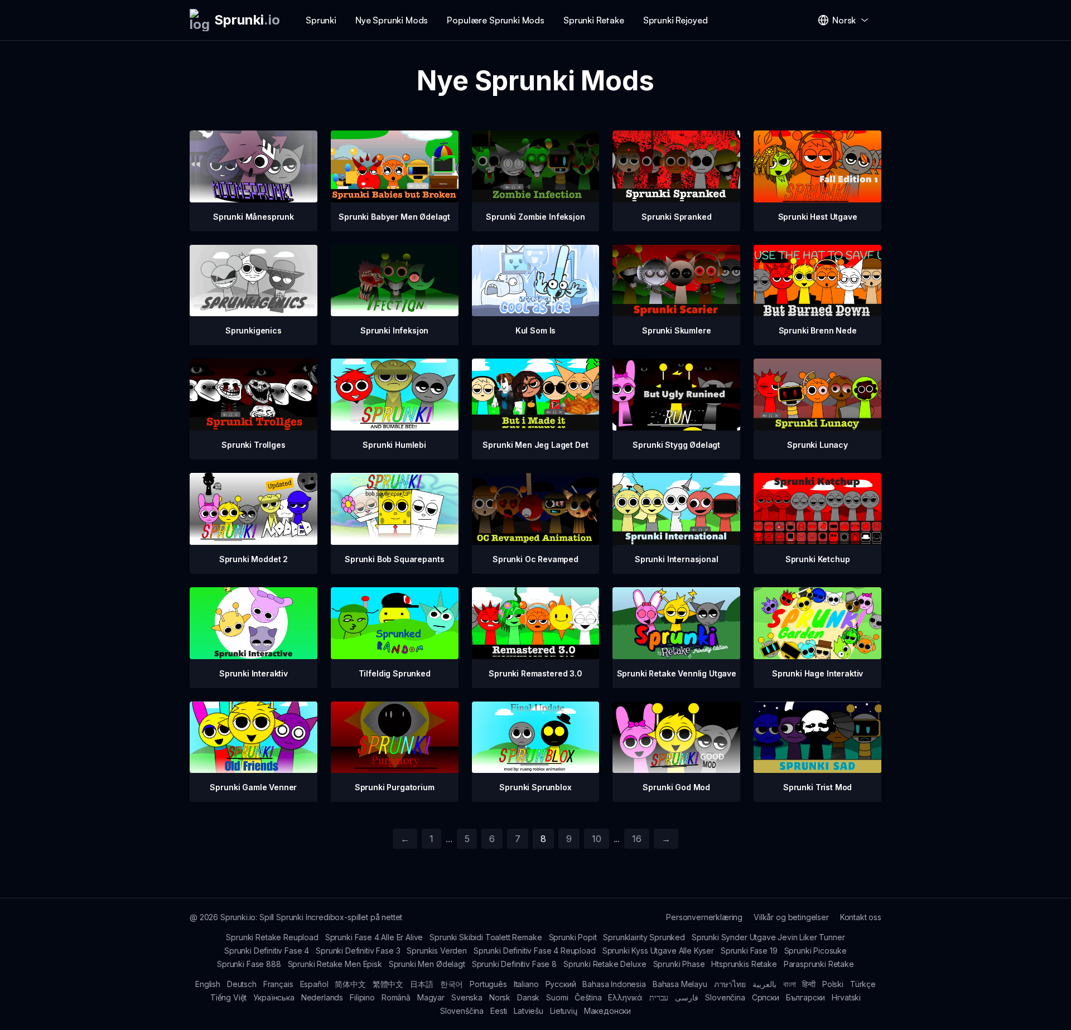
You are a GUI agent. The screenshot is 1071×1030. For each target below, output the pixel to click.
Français (278, 984)
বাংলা (789, 984)
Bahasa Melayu (680, 984)
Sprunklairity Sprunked (643, 937)
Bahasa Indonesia (613, 984)
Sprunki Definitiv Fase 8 (514, 964)
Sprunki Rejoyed (675, 20)
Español (314, 984)
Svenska (467, 997)
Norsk (499, 997)
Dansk (528, 997)
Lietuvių (563, 1011)
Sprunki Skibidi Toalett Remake (486, 937)
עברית (658, 997)
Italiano (526, 984)
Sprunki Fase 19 (749, 950)
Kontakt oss (860, 917)
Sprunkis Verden (437, 950)
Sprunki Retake (593, 20)
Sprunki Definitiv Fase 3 (358, 950)
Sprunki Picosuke (815, 950)
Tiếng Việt (228, 997)
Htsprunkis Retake (743, 964)
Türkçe (863, 984)
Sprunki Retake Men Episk (335, 964)
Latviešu (528, 1011)
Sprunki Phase (679, 964)
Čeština (588, 997)
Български (806, 997)
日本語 (421, 984)
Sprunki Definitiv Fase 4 (266, 950)
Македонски (607, 1011)
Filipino (362, 997)
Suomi (557, 997)
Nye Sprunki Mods (391, 20)
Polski (832, 984)
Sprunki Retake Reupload (272, 937)
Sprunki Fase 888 (249, 964)
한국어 (452, 984)
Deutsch (242, 984)
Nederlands (322, 997)
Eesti (498, 1011)
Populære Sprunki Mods (495, 20)
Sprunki (321, 20)
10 (596, 838)
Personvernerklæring (704, 917)
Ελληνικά (625, 997)
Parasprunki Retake (819, 964)
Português (488, 984)
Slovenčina (725, 997)
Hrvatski (846, 997)
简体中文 (350, 984)
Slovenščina (462, 1011)
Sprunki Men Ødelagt (427, 964)
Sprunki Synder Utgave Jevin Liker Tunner (768, 937)
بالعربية (764, 984)
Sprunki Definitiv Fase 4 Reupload (535, 950)
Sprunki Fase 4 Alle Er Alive (374, 937)
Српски (765, 997)
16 (636, 838)
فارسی (686, 997)
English (207, 984)
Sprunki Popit (573, 937)
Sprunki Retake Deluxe (605, 964)
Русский (561, 984)
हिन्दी (809, 984)
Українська (273, 997)
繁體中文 (388, 984)
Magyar (431, 997)
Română (396, 997)
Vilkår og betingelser (791, 917)
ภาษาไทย (730, 984)
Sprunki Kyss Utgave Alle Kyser (658, 950)
